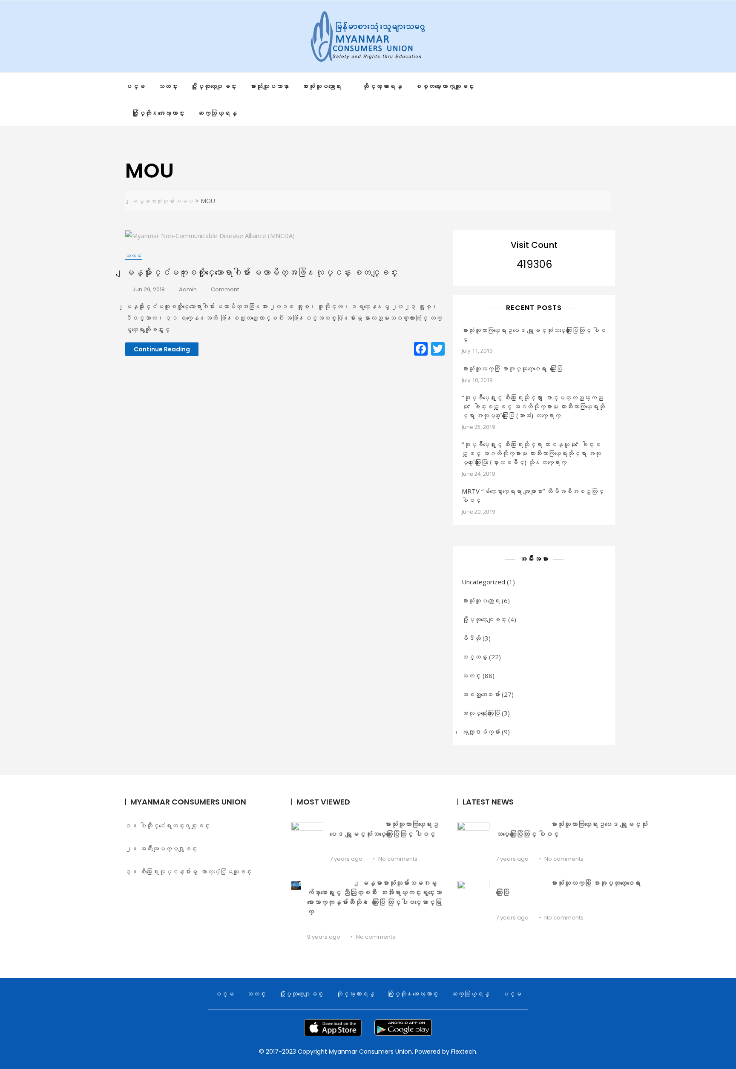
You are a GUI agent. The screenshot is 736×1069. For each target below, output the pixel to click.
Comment (225, 289)
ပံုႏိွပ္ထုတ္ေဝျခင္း (484, 619)
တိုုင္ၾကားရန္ (382, 86)
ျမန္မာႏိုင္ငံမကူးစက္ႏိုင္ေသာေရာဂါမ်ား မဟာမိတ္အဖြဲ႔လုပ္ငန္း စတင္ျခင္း (261, 272)
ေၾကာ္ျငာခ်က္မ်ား (481, 731)
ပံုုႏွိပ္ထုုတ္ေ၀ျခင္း (213, 86)
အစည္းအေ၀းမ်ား (481, 694)
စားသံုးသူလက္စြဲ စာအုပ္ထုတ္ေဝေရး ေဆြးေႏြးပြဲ (512, 368)
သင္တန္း (474, 656)
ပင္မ (135, 86)
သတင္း (168, 86)
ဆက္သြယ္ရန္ (217, 113)
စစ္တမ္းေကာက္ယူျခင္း (444, 86)
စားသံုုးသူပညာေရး (322, 86)
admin (188, 289)
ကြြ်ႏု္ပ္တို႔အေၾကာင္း (158, 113)
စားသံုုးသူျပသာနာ (269, 86)
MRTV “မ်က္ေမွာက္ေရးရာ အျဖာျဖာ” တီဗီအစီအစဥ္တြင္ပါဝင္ (533, 495)
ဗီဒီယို (471, 638)
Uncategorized (483, 582)
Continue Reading (162, 349)
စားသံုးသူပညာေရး (481, 600)
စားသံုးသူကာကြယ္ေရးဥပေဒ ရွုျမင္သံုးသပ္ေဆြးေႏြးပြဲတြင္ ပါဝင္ (534, 334)
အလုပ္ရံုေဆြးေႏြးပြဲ (481, 713)
